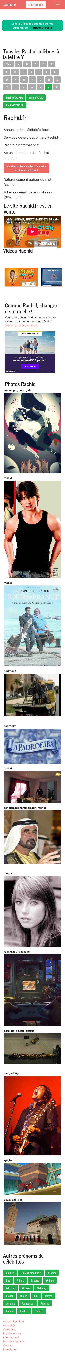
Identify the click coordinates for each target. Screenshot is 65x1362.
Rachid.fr (9, 4)
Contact (8, 1345)
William (50, 1280)
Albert (20, 1280)
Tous (9, 64)
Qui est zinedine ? (31, 1273)
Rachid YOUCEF (15, 105)
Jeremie (10, 1303)
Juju (36, 1296)
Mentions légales (13, 1341)
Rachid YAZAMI (14, 97)
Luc (8, 1280)
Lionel (9, 1296)
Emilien (24, 1311)
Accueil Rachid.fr (13, 1321)
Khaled (23, 1296)
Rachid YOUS (35, 97)
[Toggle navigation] (57, 4)
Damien (39, 1311)
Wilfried (10, 1288)
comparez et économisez (21, 325)
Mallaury (42, 1288)
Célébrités (36, 4)
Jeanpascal (28, 1303)
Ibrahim (52, 1273)
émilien (10, 1273)
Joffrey (48, 1296)
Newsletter (10, 1349)
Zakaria (35, 1280)
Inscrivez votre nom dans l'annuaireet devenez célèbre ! (26, 168)
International (11, 1337)
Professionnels (12, 1333)
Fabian (10, 1311)
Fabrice (45, 1303)
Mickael (26, 1288)
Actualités (9, 1325)
